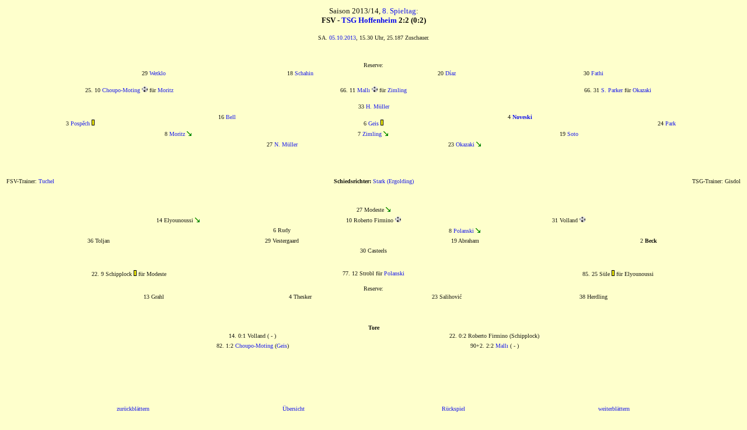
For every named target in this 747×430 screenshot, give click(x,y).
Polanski (463, 231)
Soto (572, 134)
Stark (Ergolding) (393, 181)
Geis (373, 123)
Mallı (363, 90)
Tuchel (46, 181)
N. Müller (286, 144)
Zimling (397, 90)
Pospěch (80, 123)
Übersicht (293, 408)
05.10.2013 (342, 37)
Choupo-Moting (121, 90)
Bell (231, 117)
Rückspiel (453, 408)
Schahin (304, 73)
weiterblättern (614, 408)
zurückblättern (133, 408)
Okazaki (642, 90)
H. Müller (377, 106)
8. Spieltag (399, 10)
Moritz (165, 90)
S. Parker (612, 90)
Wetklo (157, 73)
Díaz (450, 73)
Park (670, 123)
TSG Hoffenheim (369, 20)
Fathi (597, 73)
